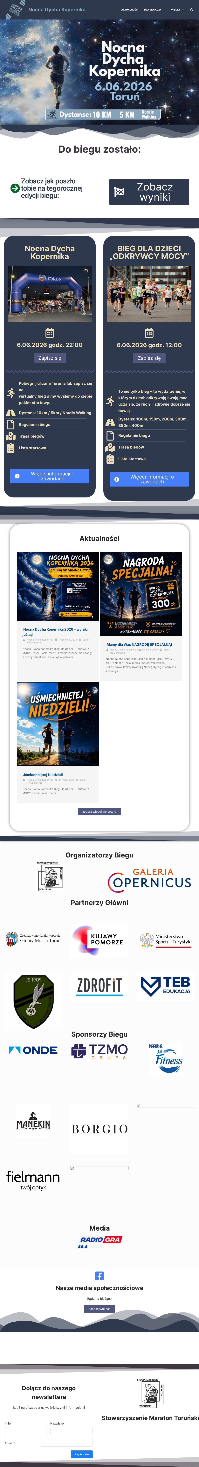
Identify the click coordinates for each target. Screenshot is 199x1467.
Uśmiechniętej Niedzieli (43, 775)
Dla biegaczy (153, 9)
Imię (8, 1423)
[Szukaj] (191, 9)
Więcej (175, 9)
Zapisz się (82, 1454)
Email (8, 1443)
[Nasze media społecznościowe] (99, 1276)
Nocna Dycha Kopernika (57, 9)
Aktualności (129, 9)
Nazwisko (57, 1423)
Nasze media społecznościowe (99, 1287)
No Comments (34, 642)
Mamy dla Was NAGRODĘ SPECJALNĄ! (139, 644)
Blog (85, 639)
